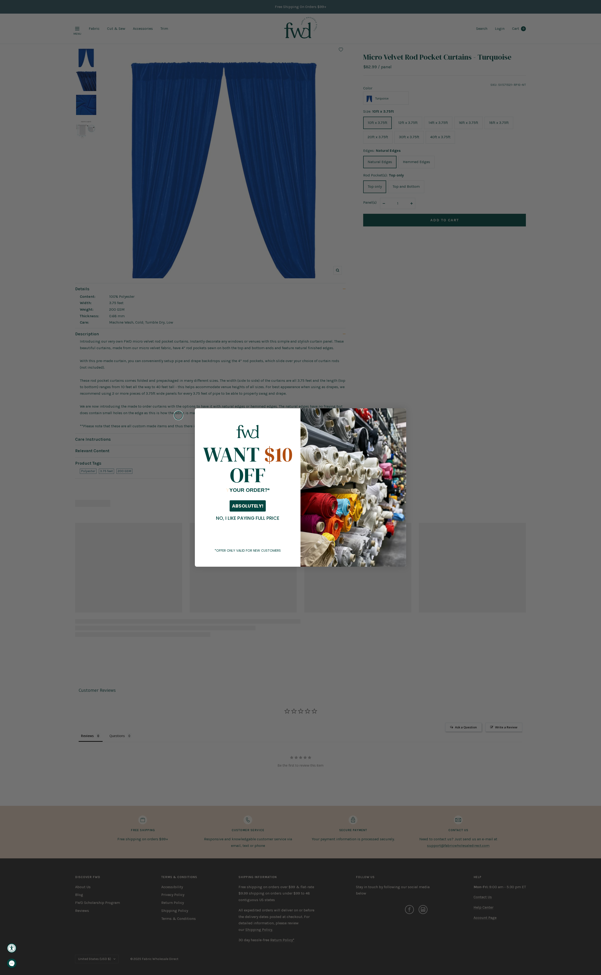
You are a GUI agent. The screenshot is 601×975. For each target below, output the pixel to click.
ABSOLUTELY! (247, 506)
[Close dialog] (178, 415)
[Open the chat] (11, 963)
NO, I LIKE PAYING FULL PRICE (247, 518)
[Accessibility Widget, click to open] (11, 948)
